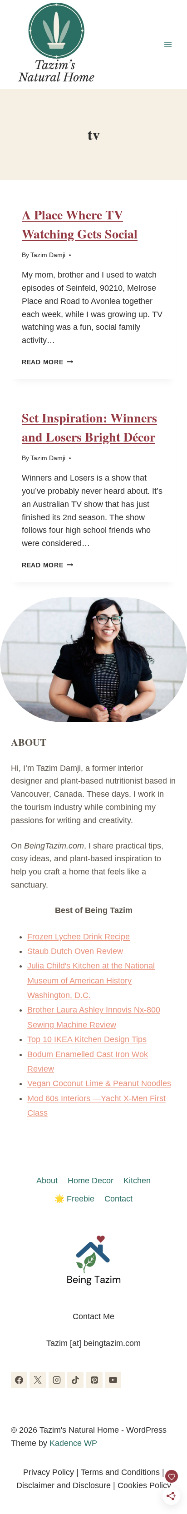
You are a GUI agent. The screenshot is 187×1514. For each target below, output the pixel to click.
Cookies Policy (144, 1485)
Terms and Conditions (120, 1472)
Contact (118, 1198)
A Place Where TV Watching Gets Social (80, 224)
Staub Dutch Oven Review (75, 951)
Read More (47, 362)
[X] (38, 1380)
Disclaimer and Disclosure (63, 1485)
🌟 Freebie (74, 1198)
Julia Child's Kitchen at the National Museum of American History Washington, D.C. (91, 980)
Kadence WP (73, 1443)
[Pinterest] (94, 1380)
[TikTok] (75, 1380)
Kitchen (137, 1180)
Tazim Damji (47, 254)
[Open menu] (167, 44)
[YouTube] (113, 1380)
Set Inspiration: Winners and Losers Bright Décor (89, 427)
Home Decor (90, 1180)
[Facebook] (19, 1380)
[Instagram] (57, 1380)
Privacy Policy (48, 1472)
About (47, 1180)
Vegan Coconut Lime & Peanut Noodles (99, 1083)
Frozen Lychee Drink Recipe (78, 936)
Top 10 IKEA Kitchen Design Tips (87, 1039)
